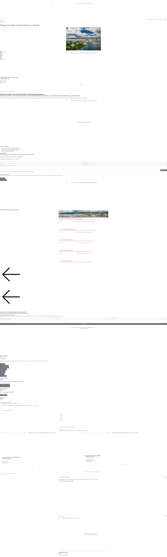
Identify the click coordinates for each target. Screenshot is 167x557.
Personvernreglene (22, 171)
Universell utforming (70, 426)
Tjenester (152, 19)
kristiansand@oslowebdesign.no (8, 380)
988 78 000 (5, 379)
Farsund (86, 430)
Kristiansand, (66, 430)
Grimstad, (73, 430)
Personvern (64, 426)
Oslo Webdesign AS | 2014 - (4, 402)
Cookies (60, 426)
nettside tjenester (16, 157)
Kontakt (165, 19)
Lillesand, (69, 430)
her (97, 534)
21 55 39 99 (5, 398)
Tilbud (157, 19)
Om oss (160, 19)
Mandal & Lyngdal (80, 430)
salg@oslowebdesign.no (7, 399)
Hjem (148, 19)
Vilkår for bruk (28, 171)
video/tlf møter (13, 159)
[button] (83, 274)
